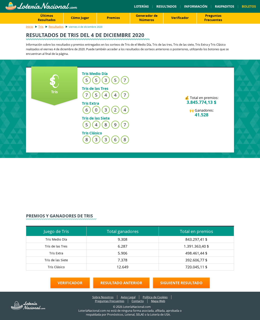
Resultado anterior (121, 282)
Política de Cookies (155, 297)
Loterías (141, 6)
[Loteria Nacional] (41, 9)
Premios (113, 18)
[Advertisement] (130, 182)
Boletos (249, 6)
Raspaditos (224, 6)
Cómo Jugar (80, 18)
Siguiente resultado (181, 282)
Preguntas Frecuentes (213, 17)
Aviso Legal (128, 297)
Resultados (166, 6)
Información (195, 6)
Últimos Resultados (47, 17)
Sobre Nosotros (103, 297)
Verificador (180, 18)
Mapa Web (158, 301)
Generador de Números (147, 17)
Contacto (138, 301)
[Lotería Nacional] (28, 309)
